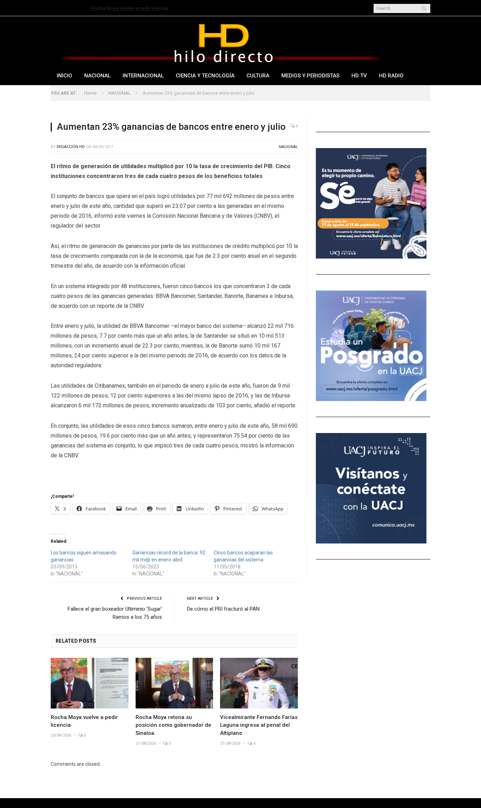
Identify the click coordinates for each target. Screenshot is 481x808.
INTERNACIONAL (143, 75)
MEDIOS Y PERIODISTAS (310, 75)
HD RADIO (391, 75)
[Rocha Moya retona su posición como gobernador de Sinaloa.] (174, 683)
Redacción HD (71, 147)
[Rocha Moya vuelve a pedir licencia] (90, 683)
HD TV (359, 75)
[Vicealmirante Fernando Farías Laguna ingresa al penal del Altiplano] (259, 683)
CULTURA (257, 75)
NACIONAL (97, 75)
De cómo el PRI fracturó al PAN (223, 609)
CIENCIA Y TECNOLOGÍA (205, 75)
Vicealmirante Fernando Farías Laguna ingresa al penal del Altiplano (259, 725)
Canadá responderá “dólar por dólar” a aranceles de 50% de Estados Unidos (172, 8)
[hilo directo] (223, 41)
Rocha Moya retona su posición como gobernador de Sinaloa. (173, 725)
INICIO (64, 75)
